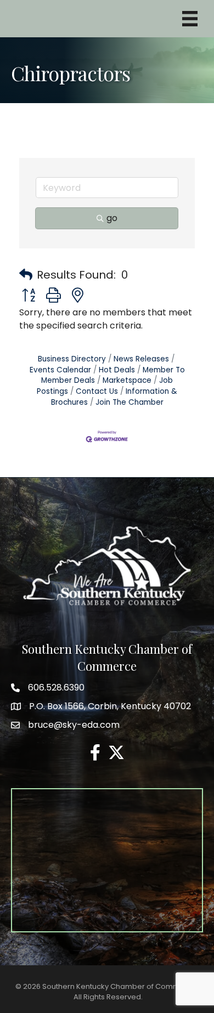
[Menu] (190, 18)
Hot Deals (117, 370)
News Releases (141, 359)
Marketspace (127, 380)
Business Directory (72, 359)
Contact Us (97, 391)
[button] (25, 275)
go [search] (111, 218)
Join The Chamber (129, 402)
